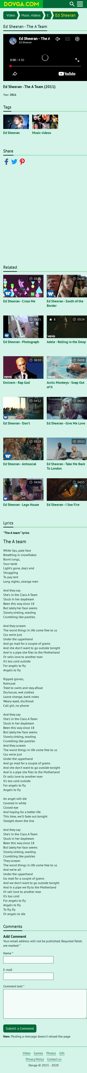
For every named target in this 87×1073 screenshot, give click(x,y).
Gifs (62, 1053)
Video (10, 15)
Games (38, 1053)
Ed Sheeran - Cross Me (19, 301)
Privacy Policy (35, 1059)
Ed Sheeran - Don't (16, 423)
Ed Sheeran (65, 15)
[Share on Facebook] (7, 161)
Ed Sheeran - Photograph (21, 342)
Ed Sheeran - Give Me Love (66, 423)
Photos (51, 1053)
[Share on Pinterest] (23, 161)
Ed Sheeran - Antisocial (19, 464)
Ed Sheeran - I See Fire (63, 504)
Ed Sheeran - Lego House (21, 504)
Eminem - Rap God (16, 382)
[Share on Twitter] (15, 161)
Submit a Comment (20, 1028)
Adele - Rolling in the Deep (66, 342)
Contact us (54, 1059)
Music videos (30, 15)
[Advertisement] (43, 216)
